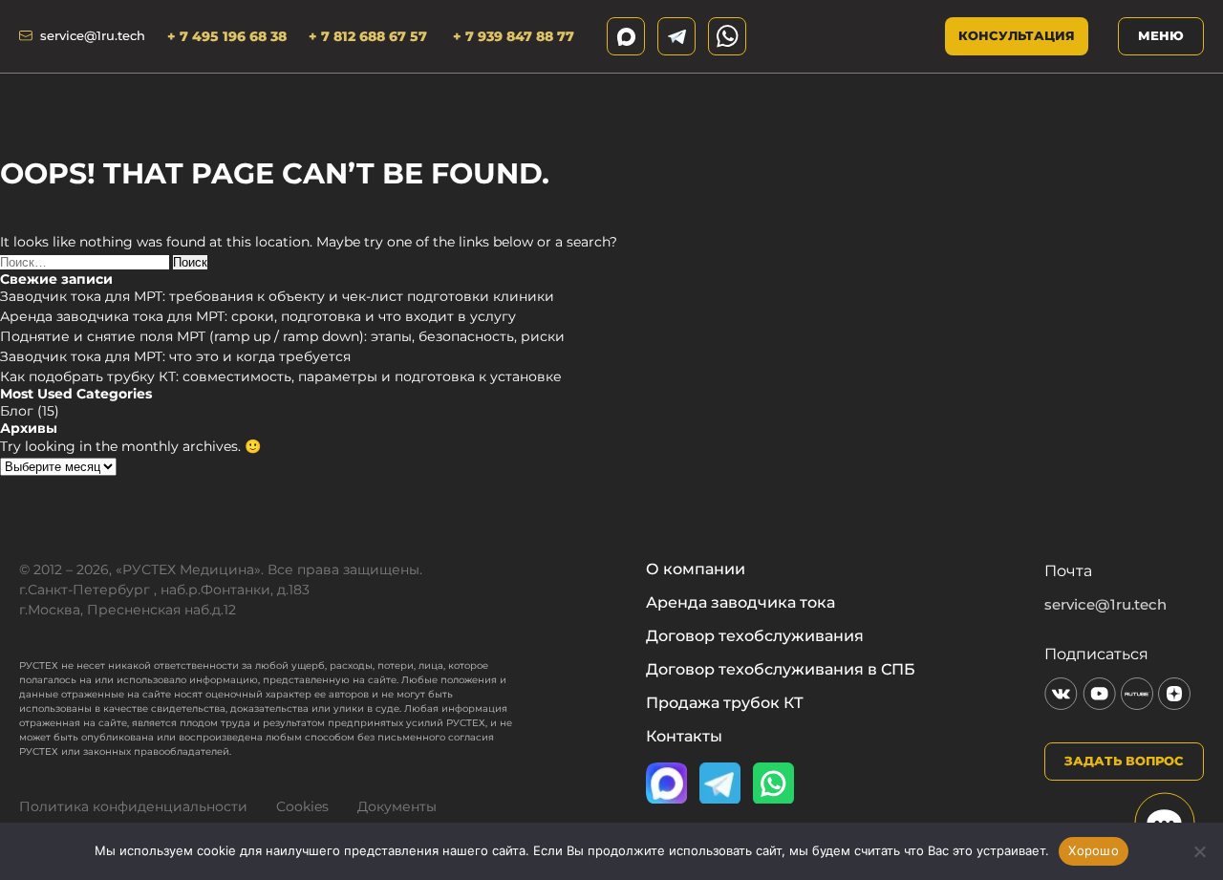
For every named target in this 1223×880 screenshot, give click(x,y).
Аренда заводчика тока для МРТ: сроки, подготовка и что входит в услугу (258, 316)
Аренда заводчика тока (740, 603)
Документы (397, 806)
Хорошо (1093, 850)
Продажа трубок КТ (725, 703)
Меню (1161, 35)
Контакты (684, 736)
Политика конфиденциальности (133, 806)
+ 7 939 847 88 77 (513, 36)
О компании (695, 569)
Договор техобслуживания (755, 636)
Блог (16, 410)
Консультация (1016, 35)
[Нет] (1199, 851)
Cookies (302, 806)
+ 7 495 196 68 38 (227, 36)
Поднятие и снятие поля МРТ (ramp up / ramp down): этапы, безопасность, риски (282, 336)
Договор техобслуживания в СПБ (780, 669)
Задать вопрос (1124, 760)
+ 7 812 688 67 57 (370, 36)
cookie (216, 850)
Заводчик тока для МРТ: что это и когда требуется (175, 356)
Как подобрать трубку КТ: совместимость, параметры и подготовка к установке (281, 376)
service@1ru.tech (92, 36)
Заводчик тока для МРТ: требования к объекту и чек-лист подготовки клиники (277, 296)
